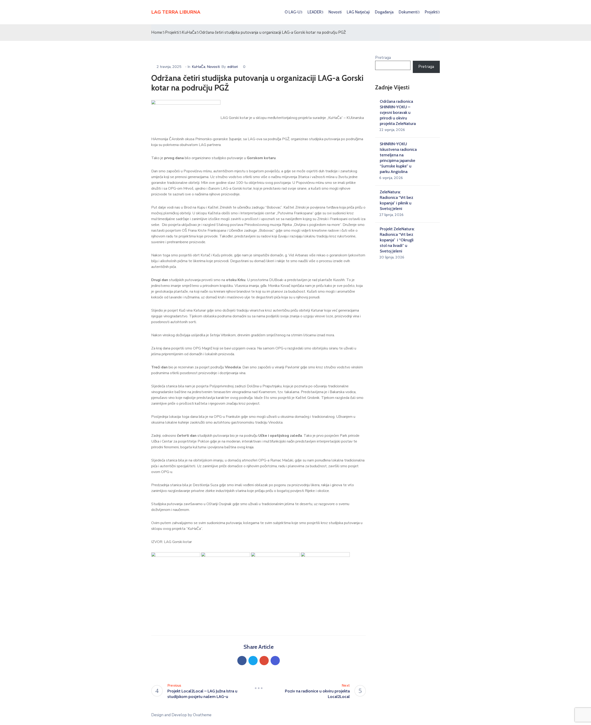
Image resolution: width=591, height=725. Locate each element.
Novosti (335, 12)
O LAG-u (292, 12)
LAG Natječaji (358, 12)
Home (156, 32)
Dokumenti (408, 12)
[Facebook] (242, 660)
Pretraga (383, 57)
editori (232, 66)
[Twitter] (253, 660)
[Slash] (258, 688)
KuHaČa (189, 32)
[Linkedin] (275, 660)
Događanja (384, 12)
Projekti (172, 32)
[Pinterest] (264, 660)
